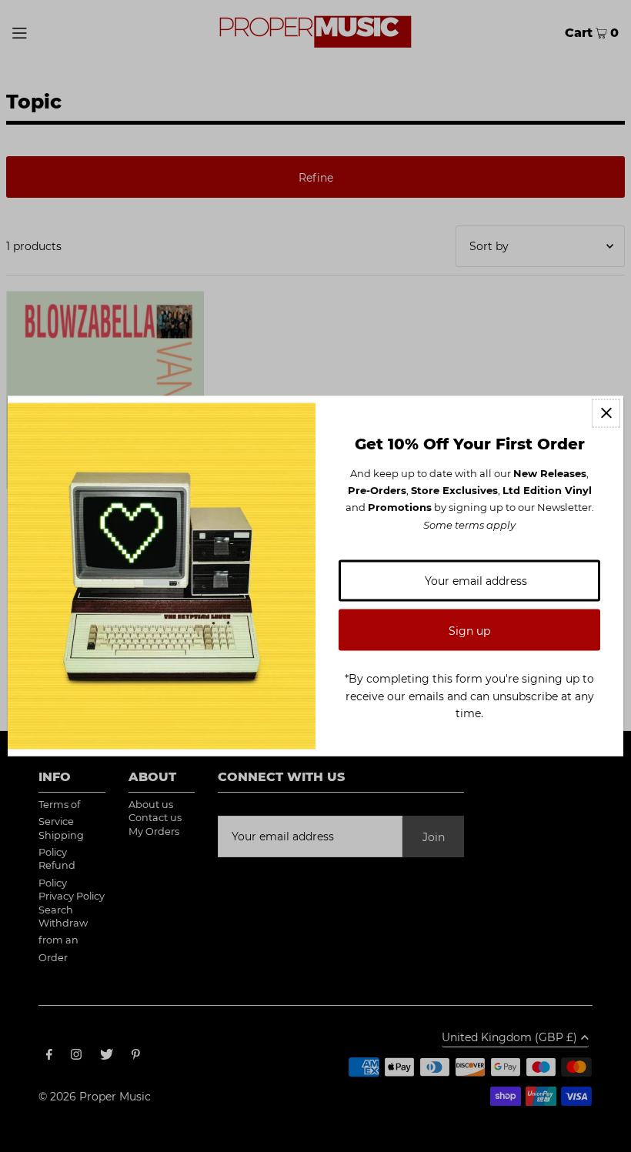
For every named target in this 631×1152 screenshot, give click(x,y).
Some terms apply (469, 524)
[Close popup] (606, 412)
